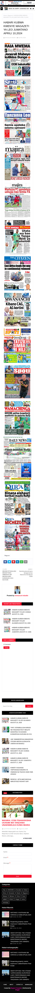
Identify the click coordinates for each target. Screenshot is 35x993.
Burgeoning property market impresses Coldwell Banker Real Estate (20, 924)
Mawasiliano (28, 984)
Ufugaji (17, 899)
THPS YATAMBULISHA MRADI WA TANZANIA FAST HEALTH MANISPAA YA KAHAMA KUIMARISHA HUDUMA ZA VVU (21, 731)
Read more (28, 838)
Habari (26, 890)
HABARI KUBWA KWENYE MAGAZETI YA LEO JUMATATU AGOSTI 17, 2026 (21, 630)
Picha (18, 896)
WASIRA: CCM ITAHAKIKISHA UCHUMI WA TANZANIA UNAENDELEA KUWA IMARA (16, 822)
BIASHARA (11, 890)
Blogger (17, 990)
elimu (23, 899)
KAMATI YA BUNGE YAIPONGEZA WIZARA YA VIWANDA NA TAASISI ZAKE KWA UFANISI (21, 771)
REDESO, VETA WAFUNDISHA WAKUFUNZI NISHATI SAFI (20, 780)
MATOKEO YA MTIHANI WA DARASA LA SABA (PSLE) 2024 (20, 914)
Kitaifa (18, 893)
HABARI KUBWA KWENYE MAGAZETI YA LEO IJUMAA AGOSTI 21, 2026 (21, 612)
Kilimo (4, 893)
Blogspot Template (16, 988)
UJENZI (5, 899)
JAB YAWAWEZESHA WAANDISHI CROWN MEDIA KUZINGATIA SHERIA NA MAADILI (21, 741)
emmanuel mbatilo (10, 37)
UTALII (11, 899)
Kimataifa (11, 893)
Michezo (12, 896)
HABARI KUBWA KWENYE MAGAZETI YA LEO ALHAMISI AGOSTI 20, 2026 (21, 621)
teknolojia (5, 902)
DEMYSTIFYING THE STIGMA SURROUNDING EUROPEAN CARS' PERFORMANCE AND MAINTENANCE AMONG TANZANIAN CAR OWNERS (20, 937)
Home (5, 15)
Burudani (18, 890)
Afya (4, 890)
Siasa (23, 896)
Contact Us (19, 984)
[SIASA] (17, 807)
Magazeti (10, 15)
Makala (5, 896)
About (11, 984)
